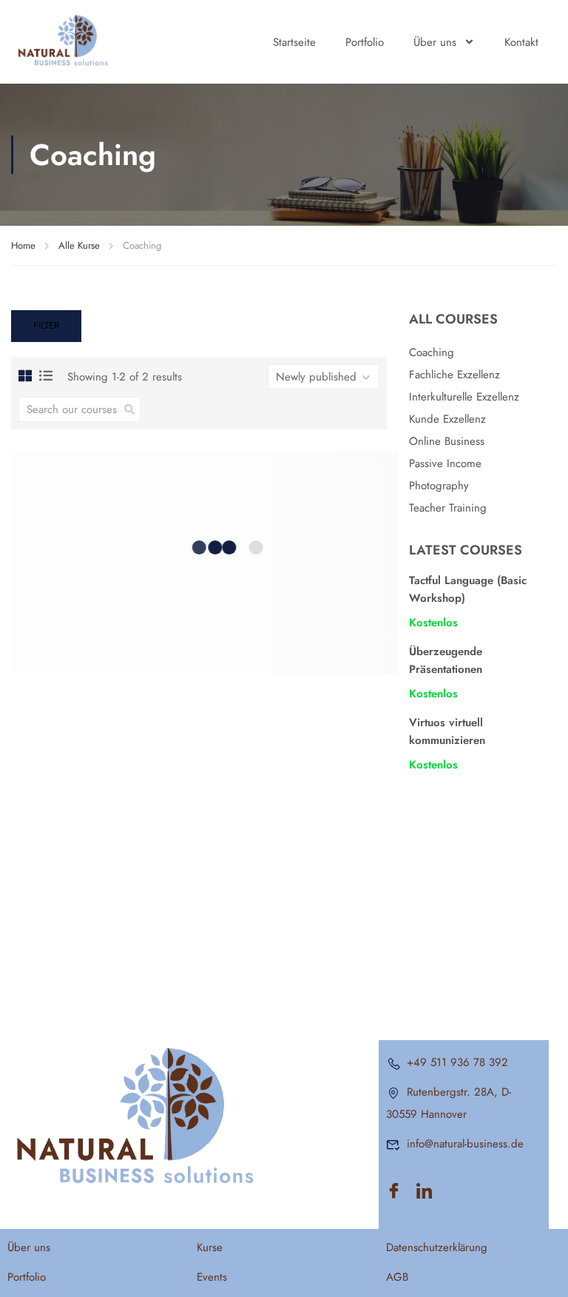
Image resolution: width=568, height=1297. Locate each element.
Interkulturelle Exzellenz (464, 397)
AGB (397, 1277)
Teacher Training (448, 508)
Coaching (431, 352)
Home (23, 245)
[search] (129, 409)
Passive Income (445, 463)
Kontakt (521, 42)
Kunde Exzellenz (447, 419)
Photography (439, 485)
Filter (46, 325)
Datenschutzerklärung (436, 1247)
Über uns (434, 42)
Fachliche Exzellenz (454, 374)
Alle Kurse (79, 245)
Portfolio (364, 42)
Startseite (294, 42)
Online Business (446, 441)
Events (212, 1277)
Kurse (210, 1247)
